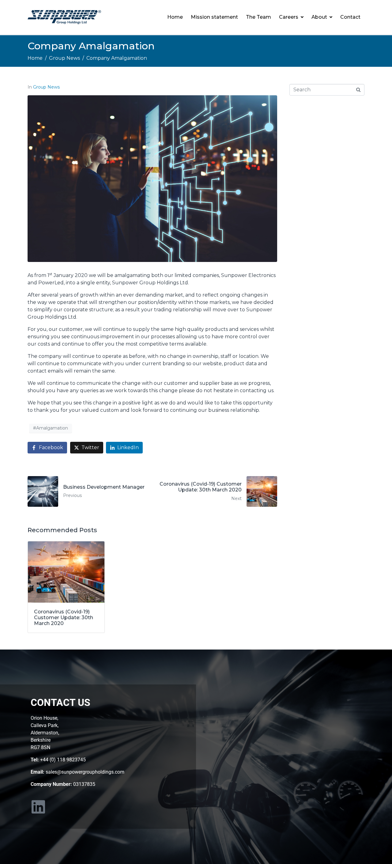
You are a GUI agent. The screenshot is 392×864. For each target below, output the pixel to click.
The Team (258, 17)
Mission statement (214, 17)
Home (175, 17)
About (319, 17)
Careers (288, 17)
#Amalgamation (50, 428)
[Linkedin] (38, 806)
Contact (350, 17)
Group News (46, 87)
